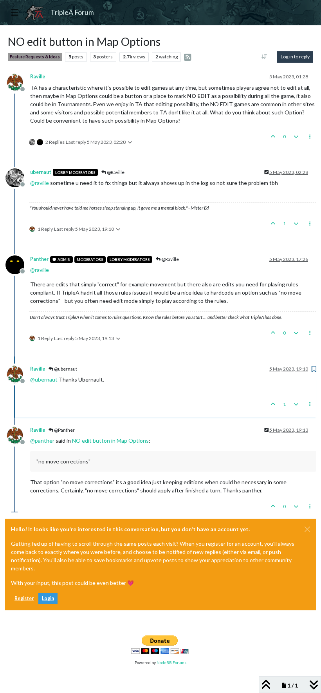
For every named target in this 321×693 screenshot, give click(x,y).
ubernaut (40, 172)
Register (24, 598)
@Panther (64, 430)
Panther (39, 259)
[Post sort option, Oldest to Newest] (264, 56)
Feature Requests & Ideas (35, 56)
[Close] (307, 529)
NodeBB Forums (171, 662)
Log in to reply (295, 57)
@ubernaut (65, 369)
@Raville (115, 172)
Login (48, 598)
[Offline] (17, 81)
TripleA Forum (72, 12)
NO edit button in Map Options (110, 440)
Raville (37, 77)
